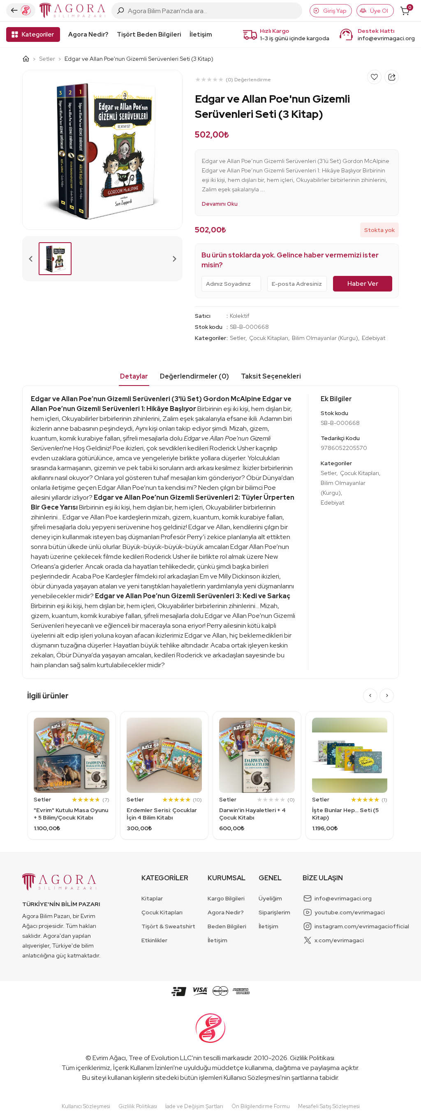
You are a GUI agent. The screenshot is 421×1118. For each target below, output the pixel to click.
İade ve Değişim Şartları (194, 1106)
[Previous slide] (30, 259)
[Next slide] (173, 259)
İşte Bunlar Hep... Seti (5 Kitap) (345, 813)
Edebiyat (373, 338)
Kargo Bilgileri (226, 898)
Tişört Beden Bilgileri (149, 34)
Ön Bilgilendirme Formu (260, 1106)
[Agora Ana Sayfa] (29, 59)
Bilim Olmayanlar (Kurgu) (325, 338)
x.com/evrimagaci (339, 940)
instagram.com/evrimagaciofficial (362, 926)
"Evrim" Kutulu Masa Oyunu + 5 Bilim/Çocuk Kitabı (71, 813)
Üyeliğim (270, 898)
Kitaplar (152, 898)
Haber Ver (362, 283)
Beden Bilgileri (227, 926)
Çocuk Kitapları (268, 338)
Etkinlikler (154, 940)
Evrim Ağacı (109, 1058)
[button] (55, 258)
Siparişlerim (274, 912)
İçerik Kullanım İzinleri (143, 1067)
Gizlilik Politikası (312, 1058)
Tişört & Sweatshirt (168, 926)
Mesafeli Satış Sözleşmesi (329, 1106)
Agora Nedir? (88, 34)
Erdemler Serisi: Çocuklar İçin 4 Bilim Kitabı (162, 813)
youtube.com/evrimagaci (350, 912)
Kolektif (239, 315)
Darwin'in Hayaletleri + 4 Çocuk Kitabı (252, 813)
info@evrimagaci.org (386, 38)
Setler (47, 58)
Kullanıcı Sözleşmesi (252, 1077)
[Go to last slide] (370, 696)
